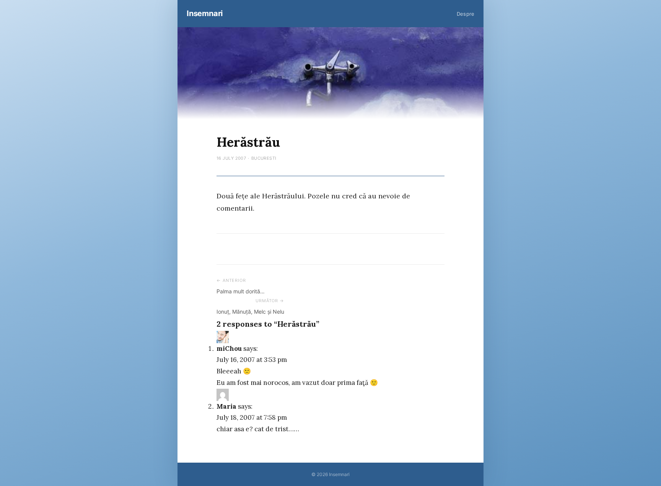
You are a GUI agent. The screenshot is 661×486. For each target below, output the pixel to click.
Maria (226, 406)
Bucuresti (264, 158)
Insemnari (205, 13)
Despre (465, 14)
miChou (229, 348)
